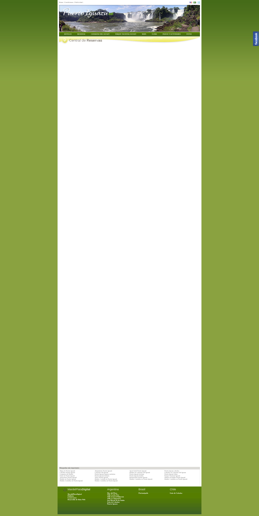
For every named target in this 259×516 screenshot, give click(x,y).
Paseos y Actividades (172, 34)
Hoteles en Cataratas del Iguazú (140, 472)
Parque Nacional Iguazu (125, 34)
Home (61, 2)
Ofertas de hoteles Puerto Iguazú (174, 477)
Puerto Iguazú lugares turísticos (105, 474)
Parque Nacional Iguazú (172, 476)
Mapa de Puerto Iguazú (67, 471)
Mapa (144, 34)
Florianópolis (143, 493)
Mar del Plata (112, 493)
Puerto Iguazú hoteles (136, 476)
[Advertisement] (94, 460)
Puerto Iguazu (112, 504)
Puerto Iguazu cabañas (171, 471)
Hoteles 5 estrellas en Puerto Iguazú (106, 481)
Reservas (81, 34)
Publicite (71, 496)
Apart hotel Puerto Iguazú (138, 471)
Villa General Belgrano (115, 497)
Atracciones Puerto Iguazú (68, 477)
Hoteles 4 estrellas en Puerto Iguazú (71, 481)
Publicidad (79, 2)
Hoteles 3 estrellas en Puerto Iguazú (175, 479)
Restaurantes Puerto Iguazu (138, 477)
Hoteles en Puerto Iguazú (68, 479)
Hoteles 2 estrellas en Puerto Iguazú (141, 479)
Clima (154, 34)
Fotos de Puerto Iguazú (67, 476)
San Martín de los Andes (116, 500)
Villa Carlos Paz (113, 495)
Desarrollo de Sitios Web (76, 499)
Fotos (189, 34)
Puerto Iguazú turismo (137, 474)
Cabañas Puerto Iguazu (67, 472)
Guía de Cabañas (113, 502)
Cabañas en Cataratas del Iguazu (175, 472)
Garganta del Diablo (66, 474)
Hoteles (68, 34)
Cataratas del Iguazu (100, 34)
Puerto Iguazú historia (102, 476)
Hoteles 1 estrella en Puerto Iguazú (106, 479)
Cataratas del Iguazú (101, 472)
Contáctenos (68, 2)
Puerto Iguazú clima (170, 474)
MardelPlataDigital (75, 494)
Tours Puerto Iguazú (101, 477)
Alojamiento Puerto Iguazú (103, 471)
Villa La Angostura (114, 498)
